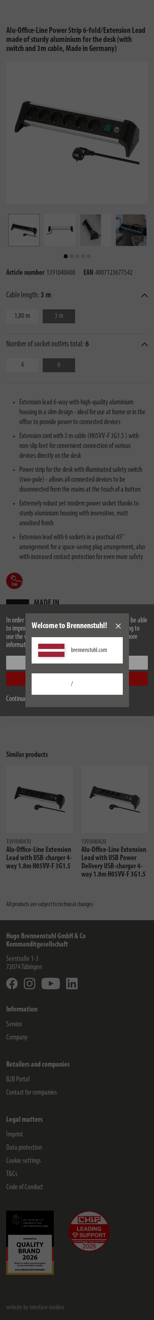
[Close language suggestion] (118, 626)
